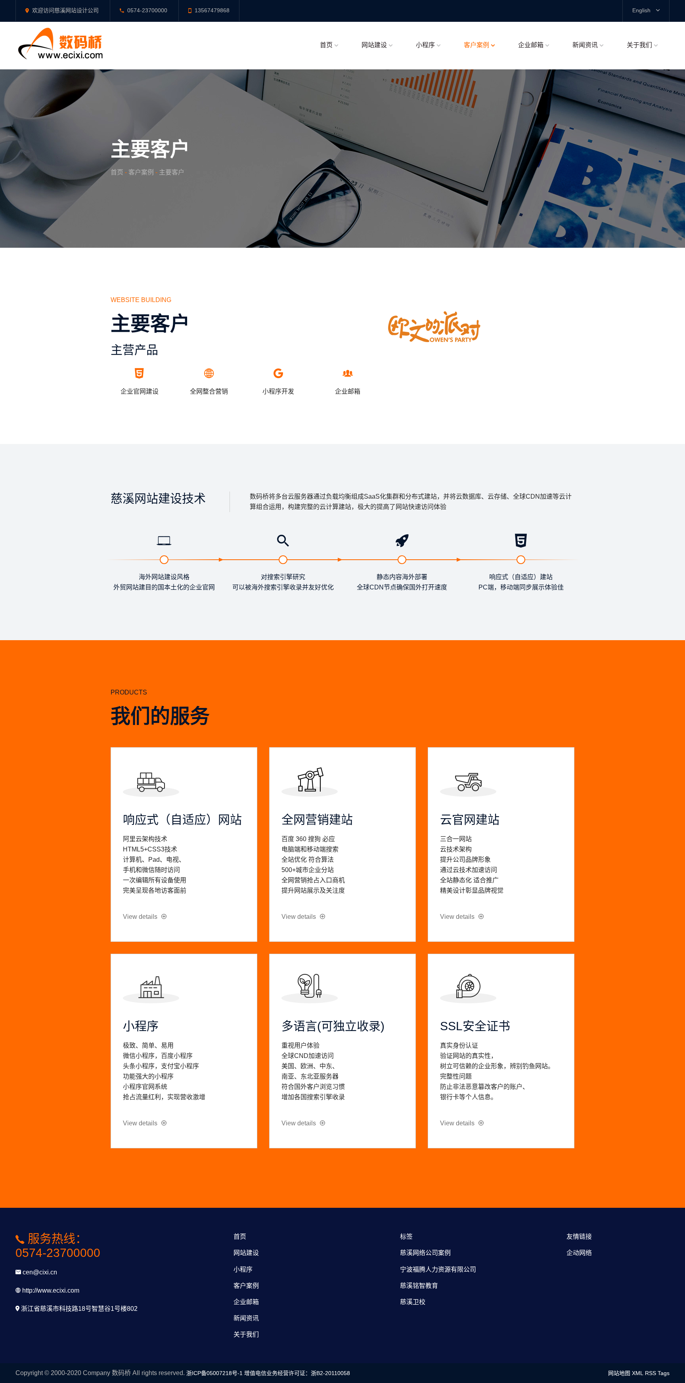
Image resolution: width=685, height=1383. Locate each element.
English (642, 10)
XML (637, 1373)
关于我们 (639, 45)
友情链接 (579, 1236)
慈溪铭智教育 (419, 1285)
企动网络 (579, 1252)
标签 (406, 1236)
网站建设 (374, 45)
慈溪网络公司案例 (425, 1252)
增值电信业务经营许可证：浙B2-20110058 (297, 1373)
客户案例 (476, 45)
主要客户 (171, 172)
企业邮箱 (530, 45)
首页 (326, 45)
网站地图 (619, 1373)
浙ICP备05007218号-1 (214, 1373)
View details (140, 916)
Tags (664, 1373)
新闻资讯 (585, 45)
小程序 (425, 45)
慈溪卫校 (412, 1302)
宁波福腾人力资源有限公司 (438, 1269)
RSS (650, 1373)
